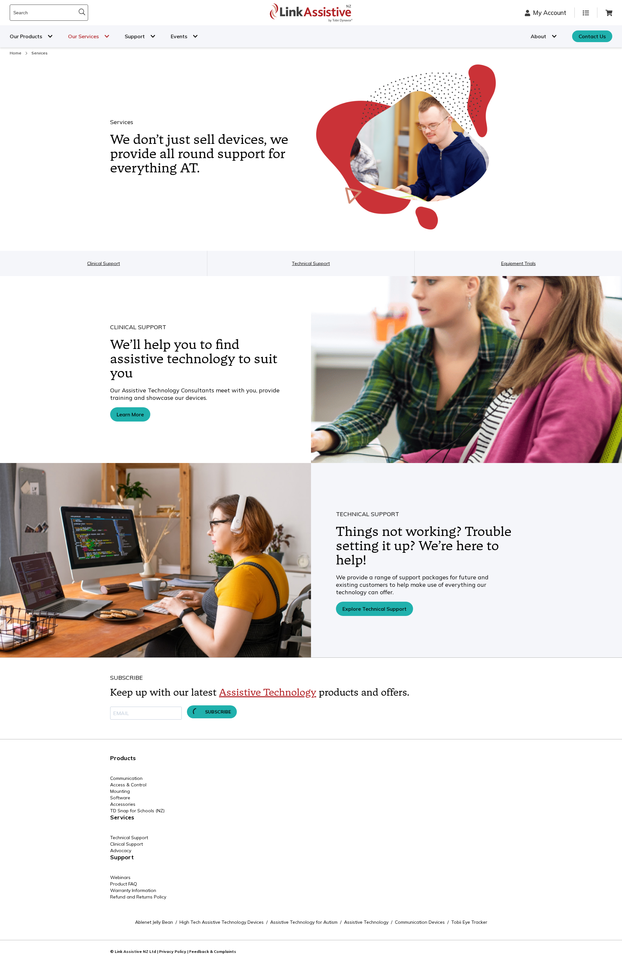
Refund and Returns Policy (138, 897)
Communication (126, 778)
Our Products (26, 36)
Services (122, 817)
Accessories (122, 804)
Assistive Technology (267, 692)
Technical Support (311, 263)
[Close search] (82, 12)
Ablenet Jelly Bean (154, 922)
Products (123, 758)
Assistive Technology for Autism (304, 922)
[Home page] (311, 12)
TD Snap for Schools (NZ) (137, 811)
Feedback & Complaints (212, 951)
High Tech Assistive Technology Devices (221, 922)
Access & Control (128, 785)
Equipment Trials (518, 263)
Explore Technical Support (374, 609)
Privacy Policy (172, 951)
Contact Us (592, 36)
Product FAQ (123, 884)
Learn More (130, 414)
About (538, 36)
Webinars (120, 877)
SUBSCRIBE (217, 712)
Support (135, 36)
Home (15, 53)
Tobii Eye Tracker (469, 922)
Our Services (83, 36)
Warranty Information (133, 890)
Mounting (120, 791)
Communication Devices (420, 922)
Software (120, 798)
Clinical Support (103, 263)
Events (179, 36)
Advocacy (120, 850)
